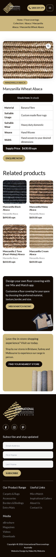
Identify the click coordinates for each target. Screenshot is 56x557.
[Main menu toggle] (50, 8)
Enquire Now (14, 158)
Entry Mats (9, 507)
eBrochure (8, 522)
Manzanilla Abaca (15, 82)
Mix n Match (36, 493)
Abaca (28, 23)
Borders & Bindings (13, 502)
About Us (35, 502)
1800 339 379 (37, 8)
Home (20, 19)
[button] (48, 46)
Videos (6, 531)
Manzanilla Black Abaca (12, 208)
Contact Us (36, 507)
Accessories (9, 498)
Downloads (9, 536)
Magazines (9, 527)
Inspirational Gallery (41, 498)
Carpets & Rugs (11, 493)
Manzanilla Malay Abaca (38, 208)
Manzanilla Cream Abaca (39, 253)
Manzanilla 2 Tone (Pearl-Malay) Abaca (14, 253)
